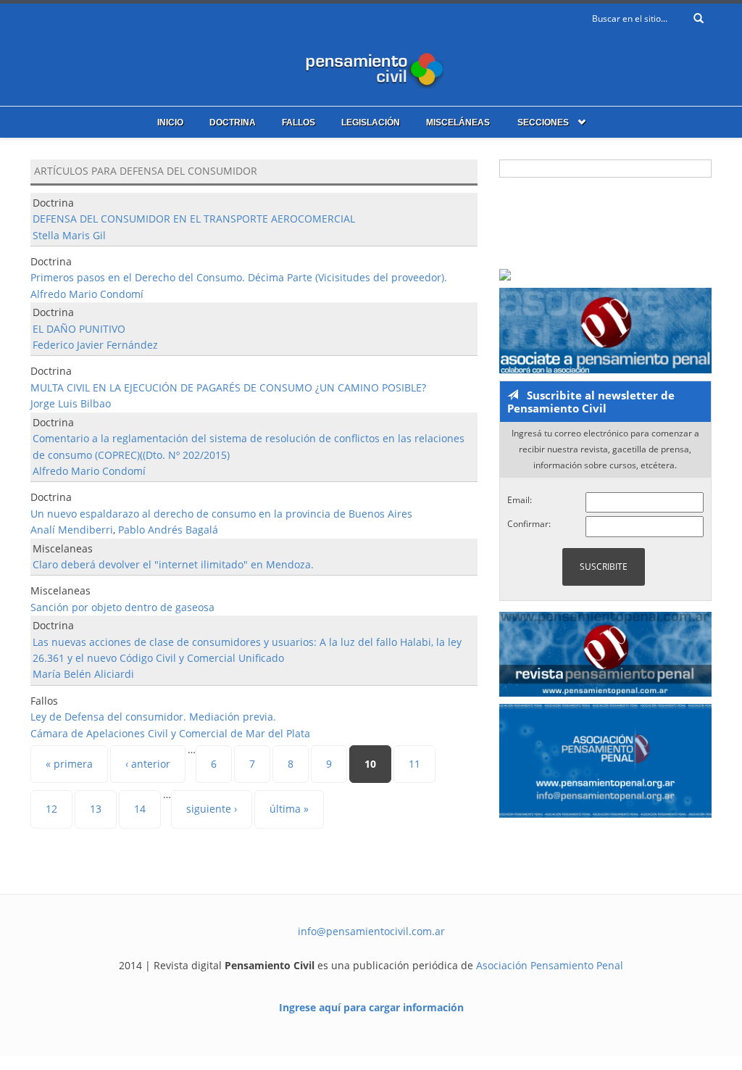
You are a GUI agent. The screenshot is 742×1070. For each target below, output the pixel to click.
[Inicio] (371, 67)
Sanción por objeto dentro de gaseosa (122, 607)
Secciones (543, 122)
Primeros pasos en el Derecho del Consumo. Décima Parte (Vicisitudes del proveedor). (238, 277)
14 (140, 809)
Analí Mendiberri (71, 529)
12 (51, 809)
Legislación (370, 122)
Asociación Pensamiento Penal (549, 965)
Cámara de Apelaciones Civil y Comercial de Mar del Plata (170, 733)
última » (289, 809)
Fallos (298, 122)
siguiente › (211, 809)
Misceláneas (458, 122)
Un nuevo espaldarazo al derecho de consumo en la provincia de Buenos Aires (221, 514)
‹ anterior (147, 764)
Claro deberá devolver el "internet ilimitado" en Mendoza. (173, 564)
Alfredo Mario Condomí (86, 294)
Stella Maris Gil (69, 235)
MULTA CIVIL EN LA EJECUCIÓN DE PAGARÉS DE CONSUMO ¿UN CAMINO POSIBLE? (228, 387)
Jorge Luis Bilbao (70, 403)
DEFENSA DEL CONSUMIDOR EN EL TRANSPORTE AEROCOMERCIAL (194, 218)
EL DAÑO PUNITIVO (79, 329)
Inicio (170, 122)
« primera (69, 764)
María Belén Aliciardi (83, 674)
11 (414, 764)
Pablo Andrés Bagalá (168, 529)
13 (95, 809)
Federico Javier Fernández (95, 345)
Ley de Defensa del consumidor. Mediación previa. (153, 716)
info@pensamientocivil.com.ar (371, 931)
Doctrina (232, 122)
